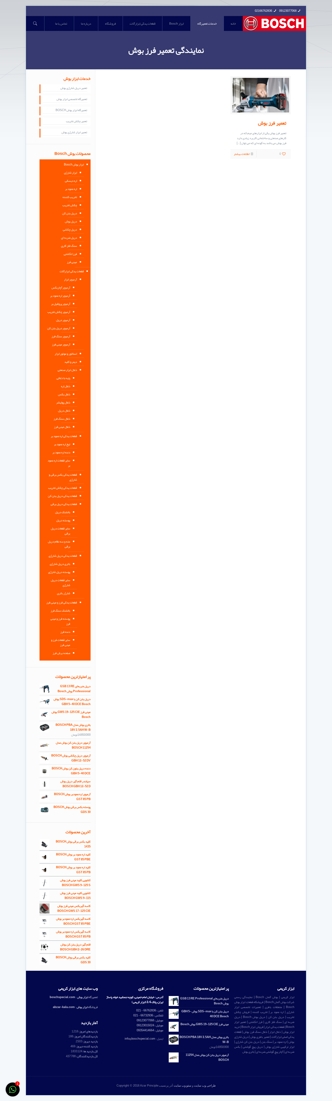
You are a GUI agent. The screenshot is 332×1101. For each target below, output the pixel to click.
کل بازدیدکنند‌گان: (87, 1056)
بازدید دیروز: (90, 1041)
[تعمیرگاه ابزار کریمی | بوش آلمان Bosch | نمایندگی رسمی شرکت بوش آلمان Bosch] (274, 23)
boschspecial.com (62, 997)
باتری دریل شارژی (60, 564)
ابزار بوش (82, 997)
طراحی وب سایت (205, 1085)
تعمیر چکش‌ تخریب (76, 121)
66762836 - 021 (146, 1010)
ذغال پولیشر (63, 402)
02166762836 (263, 11)
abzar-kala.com (64, 1007)
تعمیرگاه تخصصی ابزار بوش (71, 99)
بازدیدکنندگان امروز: (85, 1036)
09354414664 (145, 1030)
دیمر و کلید (70, 362)
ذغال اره (65, 386)
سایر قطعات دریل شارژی (60, 582)
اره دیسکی (71, 181)
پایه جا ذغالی (63, 378)
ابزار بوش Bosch (74, 165)
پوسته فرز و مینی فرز (60, 621)
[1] (12, 1092)
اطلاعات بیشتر (242, 154)
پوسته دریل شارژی (59, 572)
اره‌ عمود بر (71, 189)
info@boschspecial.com (140, 1039)
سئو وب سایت (182, 1085)
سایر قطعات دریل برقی (60, 531)
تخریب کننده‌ (70, 197)
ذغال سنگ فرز (62, 419)
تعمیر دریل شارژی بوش (73, 88)
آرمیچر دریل (63, 320)
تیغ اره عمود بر (62, 444)
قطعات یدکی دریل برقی (64, 504)
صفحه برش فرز (61, 653)
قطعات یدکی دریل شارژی (63, 556)
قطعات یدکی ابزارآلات (72, 271)
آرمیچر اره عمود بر (60, 296)
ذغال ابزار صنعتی (67, 370)
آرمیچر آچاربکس (60, 288)
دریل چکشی (70, 230)
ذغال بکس (64, 394)
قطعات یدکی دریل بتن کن (62, 496)
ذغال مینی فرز (62, 427)
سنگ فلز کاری (69, 246)
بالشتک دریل (62, 512)
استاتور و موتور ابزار (66, 354)
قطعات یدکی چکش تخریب (62, 488)
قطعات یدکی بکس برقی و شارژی (63, 477)
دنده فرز (65, 632)
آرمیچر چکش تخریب (58, 312)
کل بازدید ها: (90, 1051)
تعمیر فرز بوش (272, 123)
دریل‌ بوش (71, 221)
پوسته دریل (63, 520)
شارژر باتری (63, 593)
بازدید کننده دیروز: (86, 1046)
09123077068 (288, 11)
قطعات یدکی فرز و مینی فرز (61, 602)
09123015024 (145, 1025)
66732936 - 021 (143, 1015)
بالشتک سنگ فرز (60, 611)
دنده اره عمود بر (61, 452)
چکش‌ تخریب (69, 205)
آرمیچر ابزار (70, 279)
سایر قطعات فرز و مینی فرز (60, 642)
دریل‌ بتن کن (69, 213)
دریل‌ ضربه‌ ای (69, 238)
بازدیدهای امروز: (88, 1031)
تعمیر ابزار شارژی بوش (74, 132)
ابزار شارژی (70, 173)
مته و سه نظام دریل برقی (59, 544)
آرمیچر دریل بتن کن (58, 328)
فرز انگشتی (70, 254)
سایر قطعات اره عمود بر (59, 463)
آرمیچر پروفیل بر (60, 304)
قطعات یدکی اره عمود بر (64, 436)
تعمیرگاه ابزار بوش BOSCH (71, 110)
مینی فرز (72, 262)
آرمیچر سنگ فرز (60, 336)
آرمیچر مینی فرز (61, 344)
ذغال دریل (64, 411)
